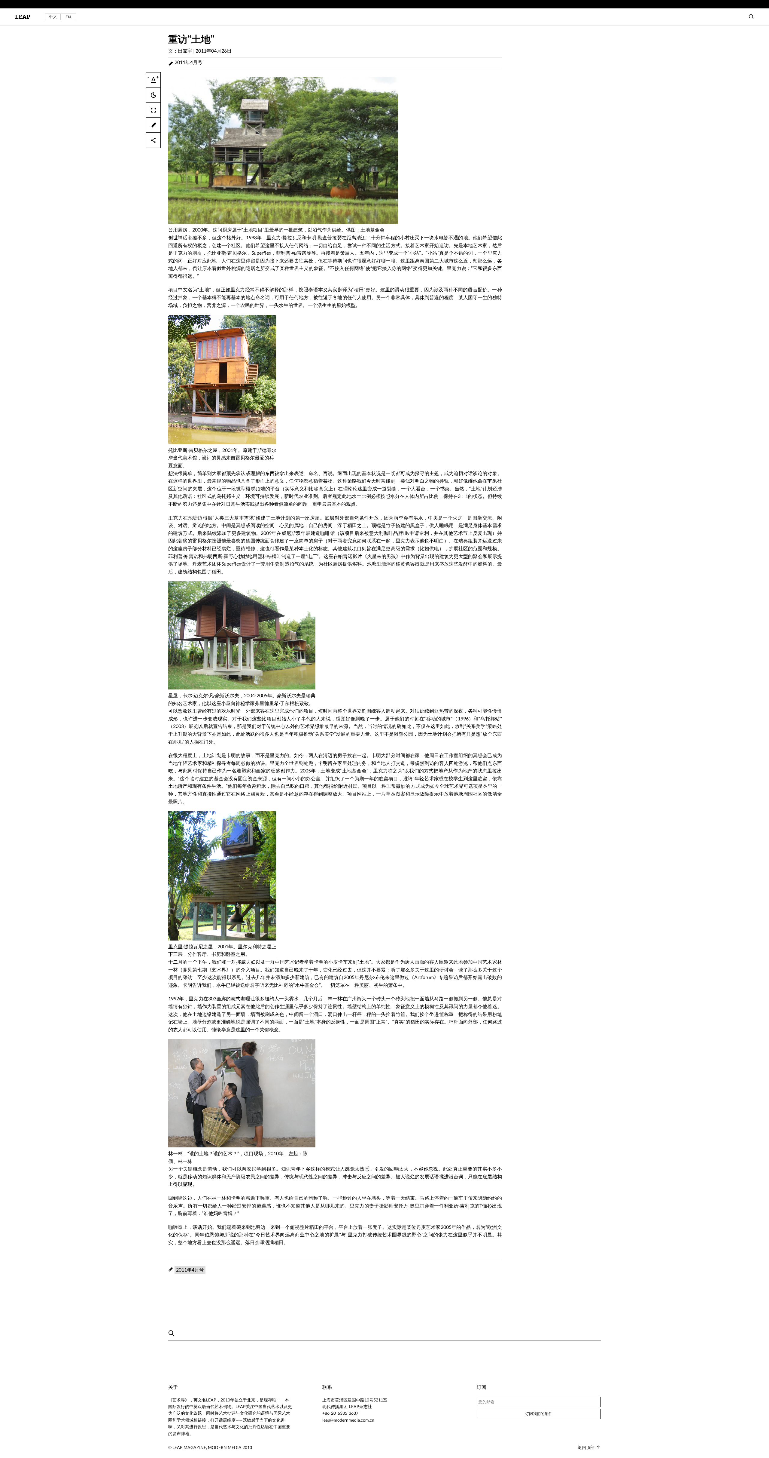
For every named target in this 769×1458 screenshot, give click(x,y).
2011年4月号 (188, 62)
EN (68, 16)
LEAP (22, 17)
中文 (53, 16)
